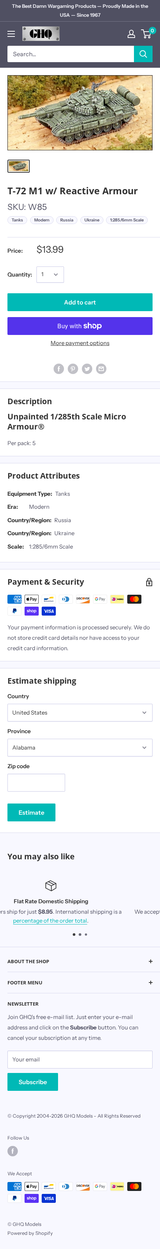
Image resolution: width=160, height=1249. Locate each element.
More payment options (80, 342)
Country (18, 696)
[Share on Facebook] (59, 368)
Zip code (18, 766)
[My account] (131, 34)
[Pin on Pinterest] (73, 368)
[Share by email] (101, 368)
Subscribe (33, 1082)
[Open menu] (11, 34)
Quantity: (19, 274)
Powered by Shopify (30, 1233)
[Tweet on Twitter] (87, 368)
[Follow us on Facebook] (12, 1151)
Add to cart (80, 302)
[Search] (143, 54)
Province (19, 731)
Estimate (31, 812)
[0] (146, 33)
